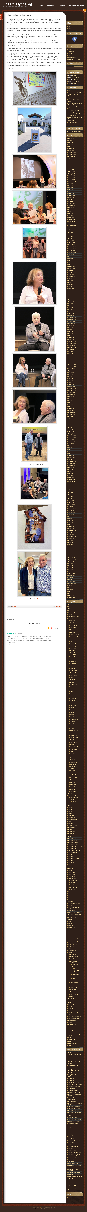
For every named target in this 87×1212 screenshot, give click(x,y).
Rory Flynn (73, 753)
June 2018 (70, 329)
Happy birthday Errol (73, 107)
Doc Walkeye (73, 680)
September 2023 (72, 205)
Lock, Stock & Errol (73, 1139)
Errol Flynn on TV (72, 840)
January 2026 (71, 150)
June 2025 (70, 164)
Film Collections (72, 856)
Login (60, 619)
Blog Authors (71, 618)
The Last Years (72, 1032)
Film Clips (70, 854)
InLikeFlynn (73, 703)
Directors (70, 829)
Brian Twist (73, 648)
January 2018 (71, 339)
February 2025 (71, 172)
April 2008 (70, 569)
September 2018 (72, 323)
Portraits (72, 992)
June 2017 (70, 353)
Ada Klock (72, 620)
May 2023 (70, 213)
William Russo (73, 791)
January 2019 (71, 315)
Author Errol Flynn (72, 612)
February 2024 (71, 195)
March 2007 (71, 595)
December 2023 (72, 199)
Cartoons (70, 809)
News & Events (72, 57)
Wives (69, 1041)
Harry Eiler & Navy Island (74, 1119)
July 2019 (70, 304)
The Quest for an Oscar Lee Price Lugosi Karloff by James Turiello (75, 119)
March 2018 (71, 335)
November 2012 (72, 461)
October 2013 (71, 439)
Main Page (14, 606)
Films (69, 864)
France (74, 801)
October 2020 (71, 274)
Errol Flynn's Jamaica (73, 844)
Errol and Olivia (72, 1101)
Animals (70, 609)
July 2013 (70, 445)
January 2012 (71, 481)
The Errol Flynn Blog (17, 4)
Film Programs (71, 860)
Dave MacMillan (74, 666)
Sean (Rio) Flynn (74, 887)
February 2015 (71, 408)
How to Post (71, 905)
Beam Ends (73, 954)
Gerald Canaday (74, 691)
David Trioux (73, 668)
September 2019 (72, 300)
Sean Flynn (73, 889)
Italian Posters (73, 987)
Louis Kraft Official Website (75, 1141)
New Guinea (71, 937)
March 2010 (71, 524)
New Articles (71, 935)
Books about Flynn (72, 795)
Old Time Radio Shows (73, 944)
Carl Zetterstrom (74, 659)
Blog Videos (71, 794)
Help (69, 55)
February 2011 (71, 502)
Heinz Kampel (73, 698)
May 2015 (70, 402)
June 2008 (70, 565)
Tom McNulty (73, 780)
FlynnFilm (72, 689)
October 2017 (71, 345)
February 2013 (71, 455)
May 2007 (70, 591)
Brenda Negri (73, 646)
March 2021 (71, 264)
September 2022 (72, 229)
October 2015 (71, 392)
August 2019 (71, 302)
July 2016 (70, 374)
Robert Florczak (74, 746)
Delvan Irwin (73, 673)
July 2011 (70, 493)
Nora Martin (71, 1148)
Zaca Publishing (72, 1188)
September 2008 (72, 560)
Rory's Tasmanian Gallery (74, 1016)
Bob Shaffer (73, 641)
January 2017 (71, 363)
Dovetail (72, 682)
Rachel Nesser (73, 742)
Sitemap (72, 51)
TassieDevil (73, 764)
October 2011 (71, 487)
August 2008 (71, 562)
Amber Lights (73, 625)
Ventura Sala (73, 786)
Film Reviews (71, 862)
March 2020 (71, 288)
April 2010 (70, 522)
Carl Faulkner (73, 656)
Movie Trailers (71, 931)
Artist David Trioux (72, 1058)
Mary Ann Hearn (74, 730)
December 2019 (72, 294)
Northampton (71, 943)
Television (70, 1028)
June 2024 (70, 187)
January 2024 (71, 197)
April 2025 (70, 168)
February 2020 (71, 290)
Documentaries (72, 831)
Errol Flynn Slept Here (73, 1110)
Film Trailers (73, 866)
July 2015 (70, 398)
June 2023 (70, 211)
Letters (70, 921)
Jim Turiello (73, 710)
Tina (71, 773)
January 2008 (71, 575)
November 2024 (72, 177)
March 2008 (71, 571)
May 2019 (70, 307)
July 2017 (70, 351)
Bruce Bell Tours (72, 1073)
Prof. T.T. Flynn (72, 999)
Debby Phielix (73, 670)
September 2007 (72, 583)
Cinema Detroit (71, 1078)
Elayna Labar (73, 684)
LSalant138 (73, 728)
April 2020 (70, 286)
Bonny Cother (73, 643)
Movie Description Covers (77, 970)
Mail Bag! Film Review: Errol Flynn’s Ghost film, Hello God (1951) (74, 110)
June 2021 (70, 258)
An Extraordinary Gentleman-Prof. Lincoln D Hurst (74, 1054)
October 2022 (71, 227)
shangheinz (11, 633)
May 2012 (70, 473)
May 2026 (70, 142)
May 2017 (70, 355)
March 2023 (71, 217)
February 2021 (71, 266)
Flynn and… (71, 868)
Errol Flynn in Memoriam (74, 1108)
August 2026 (71, 138)
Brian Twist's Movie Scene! (74, 1071)
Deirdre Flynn (73, 882)
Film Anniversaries (72, 852)
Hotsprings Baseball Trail (74, 1127)
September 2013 (72, 441)
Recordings (71, 1006)
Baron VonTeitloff (74, 634)
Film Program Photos (73, 858)
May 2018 (70, 331)
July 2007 (70, 587)
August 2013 (71, 443)
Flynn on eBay (71, 874)
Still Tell (74, 75)
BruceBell (72, 650)
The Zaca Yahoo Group (74, 1180)
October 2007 (71, 581)
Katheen (72, 714)
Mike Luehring (71, 929)
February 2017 (71, 361)
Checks (70, 811)
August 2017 (71, 349)
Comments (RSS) (48, 1208)
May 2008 (70, 567)
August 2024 (71, 183)
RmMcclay (72, 744)
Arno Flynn (73, 627)
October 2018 (71, 321)
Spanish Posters (74, 994)
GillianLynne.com (72, 1117)
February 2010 (71, 526)
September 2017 (72, 347)
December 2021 (72, 246)
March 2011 (71, 500)
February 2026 (71, 148)
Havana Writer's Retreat (74, 1121)
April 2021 (70, 262)
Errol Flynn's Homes (73, 842)
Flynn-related (71, 876)
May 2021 (70, 260)
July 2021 (70, 256)
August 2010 (71, 514)
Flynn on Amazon (72, 872)
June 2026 (70, 140)
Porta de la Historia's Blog (74, 1152)
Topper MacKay (74, 784)
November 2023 (72, 201)
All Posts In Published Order (74, 131)
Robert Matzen (73, 749)
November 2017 (72, 343)
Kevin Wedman (74, 719)
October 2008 (71, 558)
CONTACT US (71, 821)
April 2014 (70, 428)
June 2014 (70, 424)
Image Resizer (71, 910)
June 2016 (70, 376)
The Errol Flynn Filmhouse (74, 1172)
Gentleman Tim (72, 891)
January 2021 (71, 268)
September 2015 (72, 394)
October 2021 (71, 250)
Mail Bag (70, 923)
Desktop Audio (71, 827)
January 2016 (71, 386)
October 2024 (71, 179)
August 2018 (71, 325)
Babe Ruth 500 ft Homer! (74, 1060)
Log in (69, 28)
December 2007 (72, 577)
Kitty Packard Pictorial (73, 1137)
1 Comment (58, 606)
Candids (70, 807)
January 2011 (71, 504)
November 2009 (72, 532)
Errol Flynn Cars (72, 838)
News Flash (73, 989)
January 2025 (71, 174)
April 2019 (70, 309)
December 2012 (72, 459)
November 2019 (72, 296)
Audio (69, 610)
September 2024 (72, 181)
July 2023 (70, 209)
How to (70, 897)
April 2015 (70, 404)
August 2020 (71, 278)
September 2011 (72, 489)
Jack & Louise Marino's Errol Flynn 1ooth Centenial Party (74, 914)
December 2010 (72, 506)
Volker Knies (73, 789)
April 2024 (70, 191)
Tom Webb (72, 782)
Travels (70, 1037)
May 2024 (70, 189)
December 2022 (72, 223)
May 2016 (70, 378)
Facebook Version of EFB (74, 850)
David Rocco (38, 599)
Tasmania (70, 1026)
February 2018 (71, 337)
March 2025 (71, 170)
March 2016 (71, 382)
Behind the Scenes (72, 614)
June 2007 (70, 589)
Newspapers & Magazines (74, 941)
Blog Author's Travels (73, 616)
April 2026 (70, 144)
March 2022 (71, 240)
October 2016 (71, 368)
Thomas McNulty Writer (74, 1182)
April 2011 (70, 499)
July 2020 (70, 280)
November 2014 (72, 414)
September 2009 (72, 536)
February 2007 (71, 597)
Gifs (69, 893)
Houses (70, 895)
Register (70, 26)
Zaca (69, 1045)
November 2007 (72, 579)
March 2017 (71, 359)
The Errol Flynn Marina (73, 1174)
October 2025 (71, 156)
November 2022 (72, 225)
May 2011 (70, 497)
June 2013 (70, 447)
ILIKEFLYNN (73, 700)
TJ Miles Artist (71, 1184)
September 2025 (72, 158)
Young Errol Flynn (72, 1043)
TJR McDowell (73, 777)
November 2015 (72, 390)
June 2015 (70, 400)
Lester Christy (73, 726)
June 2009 (70, 542)
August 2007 (71, 585)
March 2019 (71, 311)
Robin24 (72, 751)
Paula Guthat (73, 735)
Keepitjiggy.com (72, 1135)
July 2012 (70, 469)
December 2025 (72, 152)
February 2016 (71, 384)
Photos (70, 952)
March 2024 (71, 193)
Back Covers (75, 964)
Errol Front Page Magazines (75, 846)
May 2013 (70, 449)
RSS (84, 11)
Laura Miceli (73, 723)
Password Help (72, 950)
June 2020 (70, 282)
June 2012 (70, 471)
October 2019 (71, 298)
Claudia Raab (73, 661)
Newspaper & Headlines (74, 939)
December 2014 (72, 412)
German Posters (74, 985)
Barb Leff (72, 632)
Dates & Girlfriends (72, 825)
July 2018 (70, 327)
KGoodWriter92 (74, 721)
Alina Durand (73, 623)
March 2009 (71, 548)
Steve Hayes (71, 1161)
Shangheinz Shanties (73, 1018)
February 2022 (71, 242)
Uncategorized (71, 1039)
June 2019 (70, 305)
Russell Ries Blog (72, 1157)
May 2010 (70, 520)
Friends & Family (72, 878)
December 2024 (72, 176)
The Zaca (72, 770)
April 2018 (70, 333)
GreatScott (73, 696)
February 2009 (71, 550)
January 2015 (71, 410)
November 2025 (72, 154)
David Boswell (71, 1088)
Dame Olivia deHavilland (74, 1086)
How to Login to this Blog (74, 903)
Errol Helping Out (72, 848)
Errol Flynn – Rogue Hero (74, 1106)
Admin (69, 606)
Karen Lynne (73, 712)
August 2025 (71, 160)
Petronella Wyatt (74, 737)
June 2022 (70, 235)
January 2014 (71, 434)
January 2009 (71, 552)
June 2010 (70, 518)
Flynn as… (70, 870)
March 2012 (71, 477)
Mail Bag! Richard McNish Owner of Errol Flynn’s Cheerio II (74, 94)
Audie (71, 630)
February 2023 (71, 219)
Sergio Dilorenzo (74, 760)
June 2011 (70, 495)
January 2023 (71, 221)
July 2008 (70, 564)
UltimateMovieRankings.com (75, 1186)
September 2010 (72, 512)
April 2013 (70, 451)
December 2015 (72, 388)
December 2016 (72, 365)
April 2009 (70, 546)
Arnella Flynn (73, 880)
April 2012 (70, 475)
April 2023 (70, 215)
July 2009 (70, 540)
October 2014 (71, 416)
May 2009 (70, 544)
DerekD (72, 677)
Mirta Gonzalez (74, 733)
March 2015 (71, 406)
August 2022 (71, 231)
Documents (71, 833)
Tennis (71, 996)
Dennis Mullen (73, 675)
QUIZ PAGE (71, 1005)
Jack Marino (73, 705)
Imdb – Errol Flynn (72, 1129)
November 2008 (72, 556)
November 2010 (72, 508)
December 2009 (72, 530)
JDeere (72, 707)
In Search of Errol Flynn (74, 1131)
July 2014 (70, 422)
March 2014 (71, 430)
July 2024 (70, 185)
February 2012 (71, 479)
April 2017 (70, 357)
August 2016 (71, 372)
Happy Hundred (72, 98)
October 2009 (71, 534)
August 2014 (71, 420)
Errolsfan (72, 686)
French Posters (74, 982)
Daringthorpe (73, 663)
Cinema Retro (71, 1080)
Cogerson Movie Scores (74, 1082)
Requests (70, 1010)
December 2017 (72, 341)
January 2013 (71, 457)
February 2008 (71, 573)
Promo (69, 1001)
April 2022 (70, 239)
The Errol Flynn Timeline (74, 59)
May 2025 (70, 166)
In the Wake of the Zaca (74, 1133)
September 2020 (72, 276)
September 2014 (72, 418)
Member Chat (71, 927)
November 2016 (72, 367)
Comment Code (72, 817)
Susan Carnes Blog (73, 1163)
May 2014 (70, 426)
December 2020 (72, 270)
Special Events (72, 1024)
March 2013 (71, 453)
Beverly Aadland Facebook (74, 1069)
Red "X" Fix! (71, 1008)
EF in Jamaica (73, 958)
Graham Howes (74, 693)
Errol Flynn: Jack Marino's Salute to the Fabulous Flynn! (74, 1114)
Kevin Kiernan (73, 716)
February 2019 (71, 313)
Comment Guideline (73, 819)
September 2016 (72, 371)
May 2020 (70, 284)
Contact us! (71, 53)
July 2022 (70, 233)
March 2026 (71, 146)
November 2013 (72, 437)
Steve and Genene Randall (74, 1159)
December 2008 (72, 554)
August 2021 (71, 254)
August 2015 (71, 396)
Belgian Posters (74, 956)
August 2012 (71, 467)
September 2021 (72, 252)
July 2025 (70, 162)
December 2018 (72, 317)
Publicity (70, 1003)
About (69, 49)
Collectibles (71, 815)
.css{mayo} (41, 1207)
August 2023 (71, 207)
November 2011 (72, 485)
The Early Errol (72, 1030)
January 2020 (71, 292)
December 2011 (72, 483)
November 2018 (72, 319)
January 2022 (71, 244)
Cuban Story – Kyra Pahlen (75, 1084)
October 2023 (71, 203)
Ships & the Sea (72, 1020)
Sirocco (70, 1022)
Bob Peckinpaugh (74, 639)
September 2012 (72, 465)
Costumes (70, 823)
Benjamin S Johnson (75, 636)
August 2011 (71, 491)
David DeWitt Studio (73, 1090)
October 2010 (71, 510)
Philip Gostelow (74, 740)
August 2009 (71, 538)
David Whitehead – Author (74, 1092)
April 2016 (70, 380)
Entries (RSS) (39, 1208)
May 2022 (70, 237)
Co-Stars (70, 813)
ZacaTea (70, 1190)
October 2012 (71, 463)
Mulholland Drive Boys (73, 933)
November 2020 (72, 272)
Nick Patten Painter (73, 1146)
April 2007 (70, 593)
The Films (74, 775)
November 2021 (72, 248)
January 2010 (71, 528)
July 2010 (70, 516)
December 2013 (72, 436)
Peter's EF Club (72, 1150)
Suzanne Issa (73, 762)
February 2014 (71, 432)
